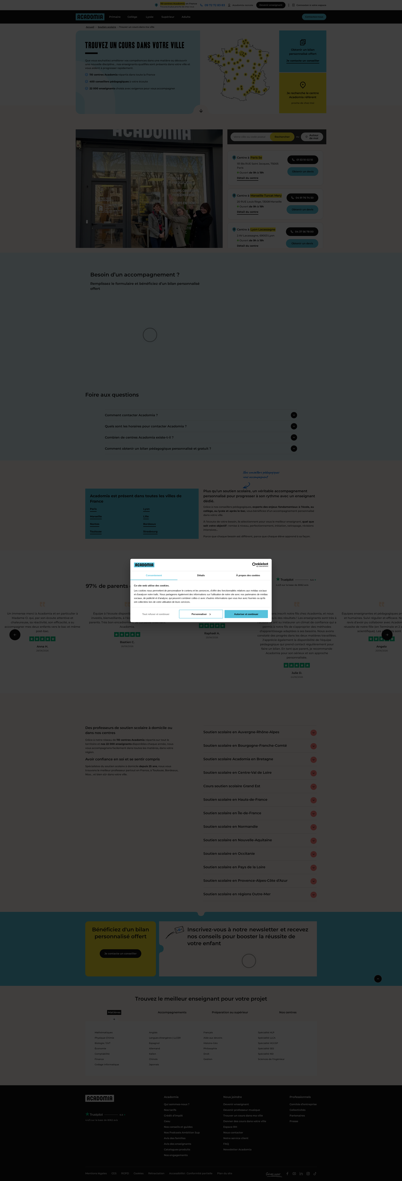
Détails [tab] (201, 575)
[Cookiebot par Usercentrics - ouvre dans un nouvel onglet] (254, 565)
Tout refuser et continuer (155, 614)
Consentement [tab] (154, 575)
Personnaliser (199, 614)
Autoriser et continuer (246, 614)
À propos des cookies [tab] (248, 575)
